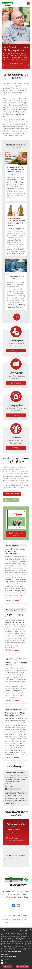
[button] (13, 905)
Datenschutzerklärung (13, 951)
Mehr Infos (16, 415)
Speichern (7, 966)
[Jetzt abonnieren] (16, 364)
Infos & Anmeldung (12, 600)
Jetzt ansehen (16, 350)
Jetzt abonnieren (16, 383)
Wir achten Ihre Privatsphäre (16, 930)
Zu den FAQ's (11, 500)
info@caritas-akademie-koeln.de (16, 897)
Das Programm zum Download (16, 534)
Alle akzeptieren (22, 966)
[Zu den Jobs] (16, 428)
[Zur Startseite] (7, 3)
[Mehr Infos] (16, 396)
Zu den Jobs (16, 448)
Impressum (5, 954)
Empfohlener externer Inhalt (15, 773)
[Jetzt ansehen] (16, 331)
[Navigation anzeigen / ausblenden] (28, 4)
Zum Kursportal (12, 493)
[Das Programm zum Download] (16, 519)
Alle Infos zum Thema (16, 64)
